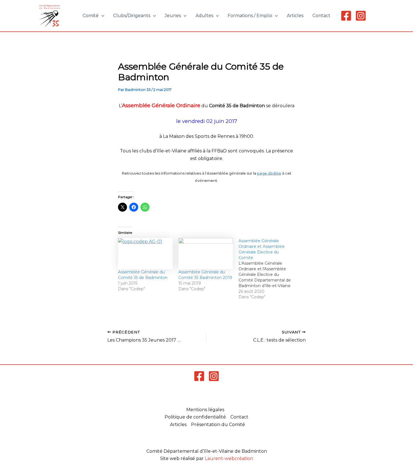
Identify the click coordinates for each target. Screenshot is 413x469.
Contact (321, 15)
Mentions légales (205, 409)
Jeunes (173, 15)
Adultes (204, 15)
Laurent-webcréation (229, 458)
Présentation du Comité (218, 424)
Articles (295, 15)
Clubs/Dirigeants (131, 15)
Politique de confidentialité (195, 417)
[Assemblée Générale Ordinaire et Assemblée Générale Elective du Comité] (269, 269)
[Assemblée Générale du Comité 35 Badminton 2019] (205, 253)
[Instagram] (360, 15)
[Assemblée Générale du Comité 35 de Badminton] (145, 253)
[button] (101, 15)
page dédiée (269, 173)
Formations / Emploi (250, 15)
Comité (91, 15)
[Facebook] (346, 15)
